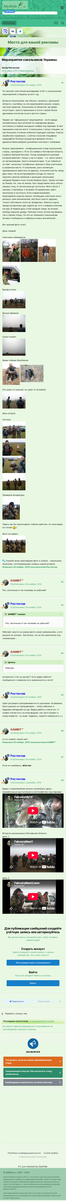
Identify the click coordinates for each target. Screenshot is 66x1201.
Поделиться (17, 1001)
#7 (62, 757)
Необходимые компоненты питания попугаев (28, 1082)
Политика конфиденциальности (24, 1153)
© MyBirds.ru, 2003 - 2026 (16, 1172)
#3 (62, 605)
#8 (62, 780)
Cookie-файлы (51, 1153)
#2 (62, 582)
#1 (62, 82)
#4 (62, 653)
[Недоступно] (11, 250)
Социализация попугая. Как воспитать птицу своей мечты (28, 1072)
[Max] (5, 31)
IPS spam (22, 1166)
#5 (62, 695)
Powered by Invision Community (33, 1157)
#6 (62, 731)
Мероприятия (27, 71)
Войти (33, 983)
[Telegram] (20, 31)
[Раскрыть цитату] (6, 614)
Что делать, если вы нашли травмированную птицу (28, 1061)
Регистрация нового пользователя (33, 962)
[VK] (13, 31)
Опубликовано (25, 85)
